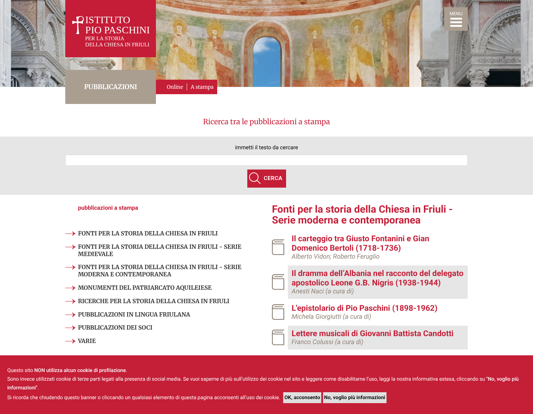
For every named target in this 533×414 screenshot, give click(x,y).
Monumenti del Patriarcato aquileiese (145, 288)
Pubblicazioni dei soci (115, 327)
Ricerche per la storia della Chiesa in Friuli (154, 301)
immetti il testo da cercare (266, 147)
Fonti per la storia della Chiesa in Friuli (148, 233)
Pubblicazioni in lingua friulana (134, 314)
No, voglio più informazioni (354, 398)
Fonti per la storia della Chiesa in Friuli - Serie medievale (159, 250)
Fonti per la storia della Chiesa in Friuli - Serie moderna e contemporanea (159, 271)
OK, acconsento (302, 398)
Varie (87, 341)
